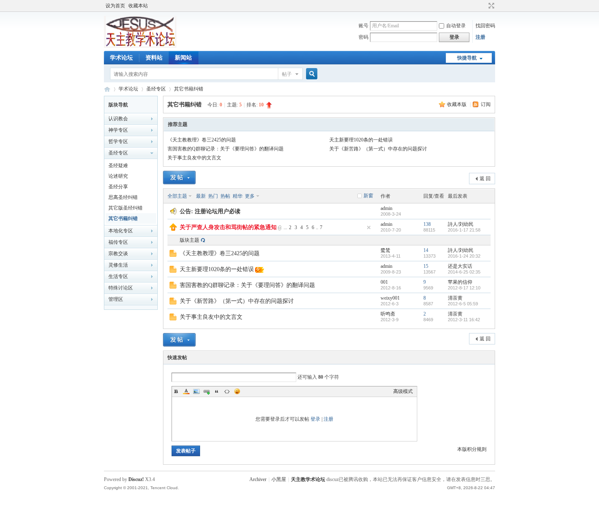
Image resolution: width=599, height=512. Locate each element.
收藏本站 (138, 6)
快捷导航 (467, 58)
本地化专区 (120, 231)
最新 (201, 196)
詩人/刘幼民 (460, 224)
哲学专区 (118, 141)
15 (425, 266)
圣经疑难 (118, 165)
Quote (217, 391)
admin (386, 208)
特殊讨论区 (120, 288)
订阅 (486, 104)
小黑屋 (278, 479)
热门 (213, 196)
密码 (363, 37)
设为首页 (115, 6)
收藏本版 (457, 104)
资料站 (154, 58)
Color (186, 391)
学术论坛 (121, 58)
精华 (237, 196)
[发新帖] (179, 177)
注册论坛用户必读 (217, 211)
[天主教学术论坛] (140, 46)
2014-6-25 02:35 (464, 271)
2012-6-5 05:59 (463, 303)
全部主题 (177, 196)
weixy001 (390, 298)
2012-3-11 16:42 (464, 319)
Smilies (237, 391)
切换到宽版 (490, 5)
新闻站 (183, 58)
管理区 (115, 299)
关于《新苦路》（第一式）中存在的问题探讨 (378, 149)
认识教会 (118, 118)
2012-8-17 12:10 (464, 287)
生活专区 (118, 276)
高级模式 (403, 391)
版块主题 (189, 240)
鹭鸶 (385, 250)
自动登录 (456, 26)
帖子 (287, 74)
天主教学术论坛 (107, 89)
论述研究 (118, 176)
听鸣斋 (388, 314)
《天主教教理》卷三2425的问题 (201, 140)
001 (384, 282)
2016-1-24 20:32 (464, 256)
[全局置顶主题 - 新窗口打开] (173, 229)
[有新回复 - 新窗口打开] (173, 255)
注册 (480, 37)
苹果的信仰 (460, 282)
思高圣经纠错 (123, 197)
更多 (250, 196)
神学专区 (118, 130)
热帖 (225, 196)
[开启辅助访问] (484, 5)
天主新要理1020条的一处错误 (361, 140)
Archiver (257, 479)
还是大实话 (460, 266)
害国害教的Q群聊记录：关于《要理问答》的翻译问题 (225, 149)
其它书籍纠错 (188, 89)
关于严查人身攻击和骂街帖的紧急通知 (228, 227)
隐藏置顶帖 (368, 227)
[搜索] (310, 74)
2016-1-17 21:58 (464, 229)
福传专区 (118, 242)
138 (427, 224)
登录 (315, 419)
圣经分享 (118, 187)
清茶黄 (455, 298)
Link (207, 391)
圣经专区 (156, 89)
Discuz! (136, 479)
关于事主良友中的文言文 (194, 158)
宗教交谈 (118, 253)
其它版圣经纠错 (125, 208)
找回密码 (485, 26)
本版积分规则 (472, 449)
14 (425, 250)
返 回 (485, 178)
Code (227, 391)
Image (196, 391)
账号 (363, 26)
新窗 (368, 196)
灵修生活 (118, 265)
